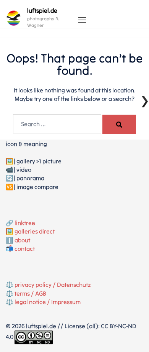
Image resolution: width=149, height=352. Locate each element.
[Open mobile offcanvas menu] (82, 20)
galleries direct (35, 231)
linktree (25, 223)
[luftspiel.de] (13, 18)
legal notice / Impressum (48, 302)
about (22, 240)
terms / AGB (30, 293)
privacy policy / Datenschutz (53, 284)
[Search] (119, 124)
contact (25, 248)
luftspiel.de (42, 10)
